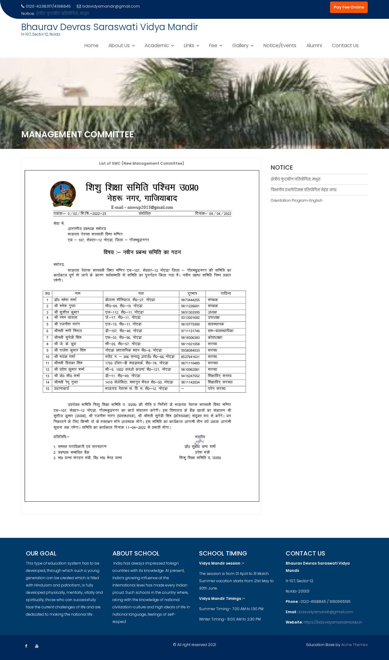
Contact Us (345, 45)
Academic (157, 45)
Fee (213, 45)
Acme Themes (354, 644)
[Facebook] (26, 646)
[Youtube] (37, 646)
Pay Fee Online (349, 7)
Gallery (240, 45)
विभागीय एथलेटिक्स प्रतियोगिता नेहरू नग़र (303, 189)
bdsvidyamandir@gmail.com (111, 6)
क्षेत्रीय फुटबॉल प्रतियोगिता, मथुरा (62, 13)
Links (189, 45)
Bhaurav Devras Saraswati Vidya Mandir (109, 26)
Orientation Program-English (296, 200)
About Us (119, 45)
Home (91, 45)
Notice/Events (279, 45)
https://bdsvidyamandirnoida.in (333, 622)
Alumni (314, 45)
